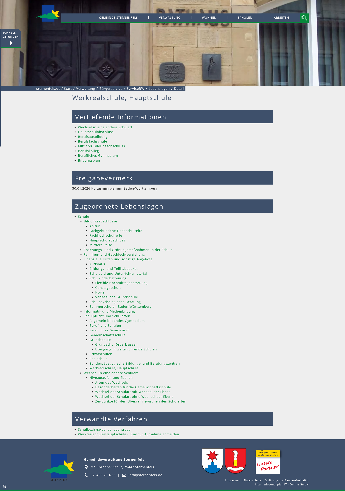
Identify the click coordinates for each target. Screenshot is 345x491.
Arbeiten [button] (281, 18)
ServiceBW (135, 88)
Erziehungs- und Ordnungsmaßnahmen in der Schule (128, 250)
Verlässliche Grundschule (116, 297)
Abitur (94, 226)
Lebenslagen (159, 88)
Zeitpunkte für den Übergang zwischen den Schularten (140, 401)
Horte (100, 292)
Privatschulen (100, 354)
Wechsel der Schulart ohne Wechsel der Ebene (134, 396)
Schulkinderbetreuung (107, 278)
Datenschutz (252, 480)
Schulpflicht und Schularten (107, 316)
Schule (83, 216)
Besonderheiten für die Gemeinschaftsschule (133, 387)
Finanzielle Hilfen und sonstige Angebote (118, 259)
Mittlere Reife (100, 245)
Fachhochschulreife (105, 235)
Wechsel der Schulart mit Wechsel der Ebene (133, 392)
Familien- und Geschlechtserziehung (114, 254)
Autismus (97, 264)
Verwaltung (85, 88)
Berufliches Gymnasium (98, 155)
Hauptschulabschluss (96, 132)
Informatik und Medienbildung (109, 311)
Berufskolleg (88, 151)
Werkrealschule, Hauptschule (113, 368)
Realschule (98, 359)
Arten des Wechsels (111, 382)
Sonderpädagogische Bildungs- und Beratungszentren (134, 363)
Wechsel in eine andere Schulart (105, 127)
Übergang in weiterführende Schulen (126, 349)
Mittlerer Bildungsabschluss (101, 146)
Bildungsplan (89, 160)
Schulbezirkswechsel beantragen (105, 429)
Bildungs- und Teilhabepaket (113, 268)
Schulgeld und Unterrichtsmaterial (118, 273)
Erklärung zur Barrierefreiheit (286, 480)
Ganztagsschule (108, 287)
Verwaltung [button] (170, 18)
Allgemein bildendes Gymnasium (117, 320)
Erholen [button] (245, 18)
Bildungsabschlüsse (100, 221)
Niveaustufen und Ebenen (111, 377)
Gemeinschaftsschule (107, 335)
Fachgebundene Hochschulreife (115, 231)
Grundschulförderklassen (116, 344)
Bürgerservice (111, 88)
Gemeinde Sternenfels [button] (118, 18)
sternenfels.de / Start (54, 88)
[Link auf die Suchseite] (304, 18)
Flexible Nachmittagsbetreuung (121, 283)
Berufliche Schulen (105, 325)
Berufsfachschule (92, 141)
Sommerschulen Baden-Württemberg (120, 306)
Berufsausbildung (93, 136)
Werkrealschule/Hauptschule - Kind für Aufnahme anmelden (128, 434)
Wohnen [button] (209, 18)
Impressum (233, 480)
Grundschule (100, 340)
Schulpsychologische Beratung (115, 302)
